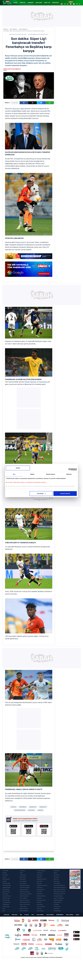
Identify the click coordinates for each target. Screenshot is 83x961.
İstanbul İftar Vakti (7, 885)
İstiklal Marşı (56, 908)
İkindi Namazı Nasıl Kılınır (59, 893)
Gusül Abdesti (57, 883)
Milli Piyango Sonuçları (25, 902)
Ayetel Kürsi (39, 877)
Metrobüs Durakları (41, 896)
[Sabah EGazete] (75, 891)
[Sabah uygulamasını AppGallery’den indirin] (44, 829)
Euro (4, 910)
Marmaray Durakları (58, 900)
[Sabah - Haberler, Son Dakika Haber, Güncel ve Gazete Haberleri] (7, 3)
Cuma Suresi (40, 872)
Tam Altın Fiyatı (6, 900)
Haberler (5, 29)
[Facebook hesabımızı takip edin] (65, 4)
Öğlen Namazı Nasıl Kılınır (59, 891)
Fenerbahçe (43, 382)
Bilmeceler (39, 883)
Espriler (55, 872)
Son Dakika (5, 874)
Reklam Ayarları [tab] (50, 474)
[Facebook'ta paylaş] (24, 102)
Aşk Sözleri (39, 898)
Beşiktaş (33, 382)
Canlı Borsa (22, 870)
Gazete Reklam (40, 914)
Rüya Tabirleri (23, 877)
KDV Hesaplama (23, 898)
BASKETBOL (55, 2)
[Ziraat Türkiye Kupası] (61, 4)
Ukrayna (15, 109)
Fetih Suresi (39, 891)
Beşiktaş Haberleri (24, 889)
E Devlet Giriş (23, 874)
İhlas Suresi (56, 877)
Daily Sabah (14, 914)
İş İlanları (5, 872)
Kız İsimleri (39, 908)
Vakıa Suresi (56, 870)
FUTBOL (15, 2)
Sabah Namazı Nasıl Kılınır (60, 889)
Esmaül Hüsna (57, 906)
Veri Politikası (6, 870)
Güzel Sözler (39, 881)
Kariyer (77, 914)
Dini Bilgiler (56, 904)
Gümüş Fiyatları (6, 906)
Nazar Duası (39, 887)
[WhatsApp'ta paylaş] (49, 102)
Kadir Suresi (56, 881)
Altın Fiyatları (5, 893)
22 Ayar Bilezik (6, 904)
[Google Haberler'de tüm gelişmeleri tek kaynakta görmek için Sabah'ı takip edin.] (28, 269)
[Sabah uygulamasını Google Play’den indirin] (28, 829)
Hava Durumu (23, 879)
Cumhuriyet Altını (6, 902)
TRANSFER (30, 2)
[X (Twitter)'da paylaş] (32, 102)
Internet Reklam (50, 914)
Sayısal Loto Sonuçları (25, 904)
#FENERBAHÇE (23, 807)
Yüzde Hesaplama (41, 870)
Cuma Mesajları (57, 910)
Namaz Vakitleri (6, 879)
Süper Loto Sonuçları (24, 900)
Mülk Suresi (56, 879)
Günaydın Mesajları (58, 896)
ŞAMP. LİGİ (47, 2)
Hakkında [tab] (69, 474)
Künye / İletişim (69, 914)
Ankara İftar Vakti (6, 887)
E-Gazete (26, 914)
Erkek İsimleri (40, 904)
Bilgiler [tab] (32, 474)
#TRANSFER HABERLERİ (20, 810)
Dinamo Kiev (20, 242)
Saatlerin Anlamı (57, 902)
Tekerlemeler (57, 874)
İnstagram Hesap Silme (42, 885)
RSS (21, 914)
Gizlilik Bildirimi (59, 914)
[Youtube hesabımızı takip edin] (74, 4)
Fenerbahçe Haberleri (25, 887)
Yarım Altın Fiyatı (6, 898)
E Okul (21, 872)
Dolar (4, 908)
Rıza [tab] (14, 474)
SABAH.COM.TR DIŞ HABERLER (12, 69)
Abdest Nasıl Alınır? (41, 900)
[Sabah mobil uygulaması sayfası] (9, 819)
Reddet (18, 468)
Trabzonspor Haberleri (25, 891)
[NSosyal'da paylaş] (41, 102)
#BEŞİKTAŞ (40, 810)
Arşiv (32, 914)
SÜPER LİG (23, 2)
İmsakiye (4, 881)
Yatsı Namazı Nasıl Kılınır (59, 885)
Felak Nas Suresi (40, 889)
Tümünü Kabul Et (65, 493)
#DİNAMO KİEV (33, 807)
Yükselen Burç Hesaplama (26, 893)
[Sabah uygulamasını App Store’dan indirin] (13, 829)
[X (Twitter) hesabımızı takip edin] (68, 4)
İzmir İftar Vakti (6, 889)
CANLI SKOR (38, 2)
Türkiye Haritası (23, 906)
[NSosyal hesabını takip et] (71, 4)
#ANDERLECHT (43, 807)
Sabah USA (6, 914)
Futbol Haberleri (23, 29)
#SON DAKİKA (31, 810)
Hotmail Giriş (40, 893)
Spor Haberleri (13, 29)
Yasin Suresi (39, 874)
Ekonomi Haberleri (24, 910)
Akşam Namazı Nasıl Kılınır (60, 887)
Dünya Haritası (40, 910)
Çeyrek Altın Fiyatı (7, 896)
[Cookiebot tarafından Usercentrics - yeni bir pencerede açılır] (70, 469)
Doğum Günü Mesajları (59, 898)
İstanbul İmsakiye (6, 883)
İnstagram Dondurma (41, 879)
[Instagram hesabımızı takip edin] (77, 4)
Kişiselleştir (40, 493)
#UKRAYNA (13, 807)
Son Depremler (23, 881)
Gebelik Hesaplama (24, 896)
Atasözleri (39, 902)
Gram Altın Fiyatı (6, 891)
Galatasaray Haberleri (25, 885)
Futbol (5, 70)
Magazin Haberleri (24, 908)
